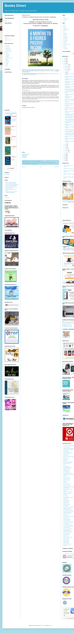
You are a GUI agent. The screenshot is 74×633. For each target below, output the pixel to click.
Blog (64, 17)
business (42, 162)
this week (65, 47)
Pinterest (7, 60)
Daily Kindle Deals (66, 468)
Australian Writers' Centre (68, 449)
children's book (66, 29)
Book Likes (8, 46)
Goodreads (8, 53)
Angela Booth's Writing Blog (68, 448)
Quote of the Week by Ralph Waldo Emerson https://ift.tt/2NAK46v (12, 185)
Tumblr (7, 63)
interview (65, 36)
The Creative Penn (66, 520)
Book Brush (65, 455)
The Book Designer (67, 519)
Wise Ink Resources (67, 533)
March (66, 148)
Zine (6, 66)
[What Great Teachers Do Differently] (8, 124)
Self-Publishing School (67, 512)
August (66, 70)
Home (41, 166)
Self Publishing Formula (67, 509)
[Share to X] (45, 161)
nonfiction (65, 41)
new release (65, 40)
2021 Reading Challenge (69, 553)
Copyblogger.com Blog (67, 467)
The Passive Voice (66, 527)
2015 (65, 155)
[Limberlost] (8, 144)
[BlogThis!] (44, 161)
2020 (65, 58)
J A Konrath (65, 482)
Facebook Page (8, 51)
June (66, 144)
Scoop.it (7, 62)
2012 (65, 160)
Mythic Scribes (66, 500)
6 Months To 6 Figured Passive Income (34, 162)
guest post (65, 34)
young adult (65, 48)
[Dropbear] (8, 134)
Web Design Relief (66, 530)
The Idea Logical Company (68, 522)
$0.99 (26, 162)
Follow (6, 20)
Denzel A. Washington (48, 162)
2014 (65, 157)
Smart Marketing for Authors (68, 516)
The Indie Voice (66, 523)
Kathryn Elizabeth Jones (67, 489)
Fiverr (7, 52)
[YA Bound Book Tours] (10, 409)
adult (64, 26)
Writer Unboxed (66, 538)
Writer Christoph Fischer (67, 537)
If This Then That (66, 477)
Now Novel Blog (66, 501)
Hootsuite (65, 475)
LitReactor (65, 494)
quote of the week (66, 44)
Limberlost (11, 137)
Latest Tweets (7, 197)
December (67, 64)
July (65, 72)
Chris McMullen (66, 466)
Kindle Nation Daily (66, 493)
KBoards (65, 490)
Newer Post (24, 166)
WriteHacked (65, 535)
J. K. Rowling (66, 613)
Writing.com (65, 545)
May (65, 145)
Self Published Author (67, 508)
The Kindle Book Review (67, 524)
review (64, 45)
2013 (65, 158)
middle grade (65, 37)
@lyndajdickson (7, 174)
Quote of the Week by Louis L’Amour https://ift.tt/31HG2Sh (11, 183)
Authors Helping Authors (67, 452)
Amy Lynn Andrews (66, 447)
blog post (47, 73)
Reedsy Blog (65, 505)
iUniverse (65, 481)
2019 (65, 60)
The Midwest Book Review (68, 526)
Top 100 (64, 20)
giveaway (65, 33)
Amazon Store (66, 18)
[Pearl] (8, 154)
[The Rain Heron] (8, 164)
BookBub (65, 460)
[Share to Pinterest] (47, 161)
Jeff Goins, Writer (66, 485)
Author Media (65, 451)
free (64, 32)
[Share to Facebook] (46, 161)
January (66, 151)
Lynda (67, 555)
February (66, 150)
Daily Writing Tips (66, 470)
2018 (65, 61)
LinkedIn (7, 56)
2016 (65, 153)
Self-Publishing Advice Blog (68, 511)
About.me (7, 45)
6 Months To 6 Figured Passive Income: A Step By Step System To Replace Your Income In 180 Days (40, 70)
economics (54, 162)
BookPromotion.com (67, 463)
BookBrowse (65, 459)
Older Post (57, 166)
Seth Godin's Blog (66, 513)
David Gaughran (66, 471)
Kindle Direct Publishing (67, 491)
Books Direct (15, 5)
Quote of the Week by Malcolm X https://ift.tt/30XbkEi (12, 187)
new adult (65, 38)
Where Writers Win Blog (67, 531)
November (67, 66)
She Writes (65, 515)
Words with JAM (66, 534)
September (67, 69)
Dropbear (11, 127)
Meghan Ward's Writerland (68, 497)
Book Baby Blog (66, 453)
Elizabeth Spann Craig (67, 473)
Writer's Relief (66, 542)
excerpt (64, 30)
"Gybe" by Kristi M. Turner (69, 103)
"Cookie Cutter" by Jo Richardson (68, 97)
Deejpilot (42, 625)
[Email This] (43, 161)
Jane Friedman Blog (67, 484)
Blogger (50, 625)
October (66, 67)
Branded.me (8, 48)
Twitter (7, 64)
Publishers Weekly (66, 504)
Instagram (7, 55)
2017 (65, 63)
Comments (8, 39)
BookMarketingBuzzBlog (67, 462)
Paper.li (7, 59)
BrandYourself (8, 49)
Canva (64, 464)
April (66, 147)
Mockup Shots (66, 498)
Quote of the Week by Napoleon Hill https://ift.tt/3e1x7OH (11, 192)
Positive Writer (66, 502)
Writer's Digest (66, 541)
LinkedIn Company (9, 57)
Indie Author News (66, 478)
